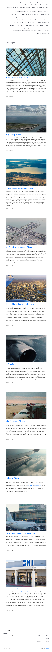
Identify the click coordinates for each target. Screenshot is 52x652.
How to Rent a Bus (21, 19)
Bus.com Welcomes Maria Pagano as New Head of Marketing (28, 11)
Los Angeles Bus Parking (29, 22)
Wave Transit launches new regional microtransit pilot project (35, 36)
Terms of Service (26, 30)
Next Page (46, 625)
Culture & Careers (26, 14)
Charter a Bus (13, 14)
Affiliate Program (19, 2)
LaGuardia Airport (13, 364)
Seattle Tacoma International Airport (19, 189)
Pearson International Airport (17, 78)
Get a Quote (24, 17)
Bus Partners (26, 4)
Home (48, 17)
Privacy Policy (21, 28)
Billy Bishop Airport (13, 135)
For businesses (35, 14)
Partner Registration (44, 25)
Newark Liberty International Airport (20, 304)
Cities (20, 14)
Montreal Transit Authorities (43, 22)
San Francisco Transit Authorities (41, 28)
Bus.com (4, 19)
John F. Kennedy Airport (15, 421)
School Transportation (16, 30)
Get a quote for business (33, 17)
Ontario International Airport (16, 589)
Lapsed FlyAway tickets (17, 22)
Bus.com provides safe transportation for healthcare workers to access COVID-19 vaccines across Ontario (27, 8)
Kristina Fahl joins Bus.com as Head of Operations (38, 19)
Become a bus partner (29, 2)
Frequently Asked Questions (14, 17)
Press (16, 28)
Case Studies (46, 11)
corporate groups (37, 485)
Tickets (34, 33)
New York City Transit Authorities (17, 25)
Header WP (42, 17)
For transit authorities (44, 14)
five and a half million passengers (27, 591)
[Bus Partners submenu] (29, 4)
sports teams (30, 485)
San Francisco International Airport (19, 247)
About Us (10, 2)
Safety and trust (29, 28)
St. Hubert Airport (12, 478)
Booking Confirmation (44, 2)
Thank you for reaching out (43, 30)
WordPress (47, 648)
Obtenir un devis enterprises (32, 25)
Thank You (33, 30)
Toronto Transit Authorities (43, 33)
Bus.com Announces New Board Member (40, 4)
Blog (37, 2)
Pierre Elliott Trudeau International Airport (22, 533)
